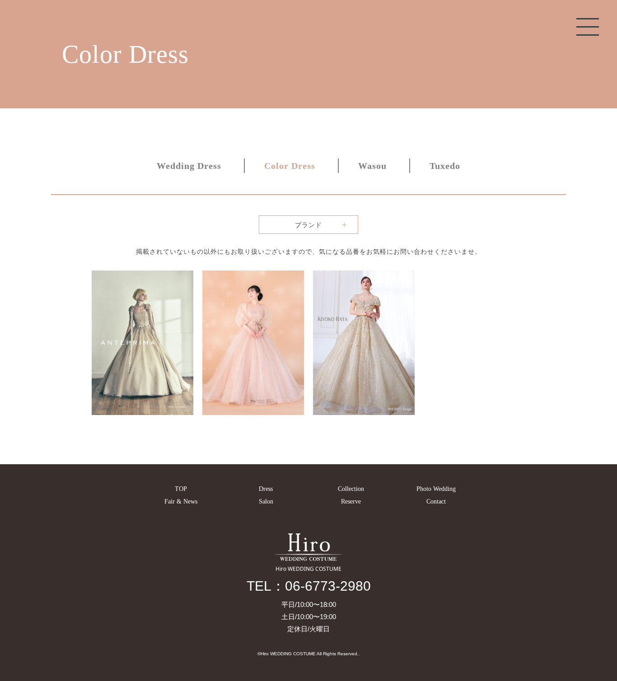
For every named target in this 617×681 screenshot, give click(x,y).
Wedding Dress (189, 166)
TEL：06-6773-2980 (309, 585)
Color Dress (289, 166)
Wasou (372, 166)
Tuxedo (445, 166)
